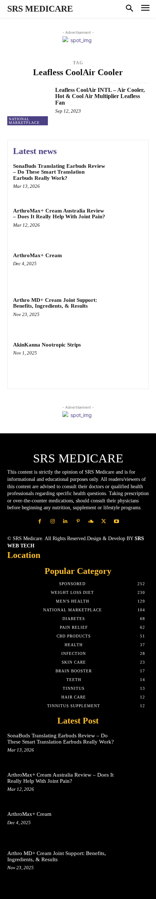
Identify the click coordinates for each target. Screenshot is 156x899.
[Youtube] (116, 521)
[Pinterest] (77, 521)
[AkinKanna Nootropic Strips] (126, 357)
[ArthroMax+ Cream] (126, 268)
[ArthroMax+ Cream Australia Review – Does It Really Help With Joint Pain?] (126, 223)
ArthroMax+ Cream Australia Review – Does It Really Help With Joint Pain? (59, 214)
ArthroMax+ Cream (37, 255)
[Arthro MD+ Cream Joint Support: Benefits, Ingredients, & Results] (126, 312)
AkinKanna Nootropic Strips (47, 345)
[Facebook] (39, 521)
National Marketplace (24, 121)
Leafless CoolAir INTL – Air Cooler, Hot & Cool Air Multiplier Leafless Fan (100, 96)
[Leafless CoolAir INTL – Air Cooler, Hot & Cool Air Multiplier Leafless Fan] (28, 104)
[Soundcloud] (90, 521)
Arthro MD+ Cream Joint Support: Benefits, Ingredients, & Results (55, 303)
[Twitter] (103, 521)
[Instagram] (52, 521)
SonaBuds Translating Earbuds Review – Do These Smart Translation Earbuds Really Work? (59, 172)
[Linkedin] (65, 521)
